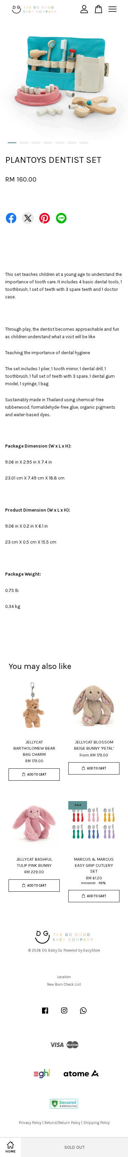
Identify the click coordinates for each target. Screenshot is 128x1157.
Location (64, 977)
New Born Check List (64, 984)
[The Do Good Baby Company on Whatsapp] (83, 1014)
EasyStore (91, 950)
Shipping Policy (96, 1123)
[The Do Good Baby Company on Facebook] (45, 1014)
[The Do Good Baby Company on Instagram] (64, 1014)
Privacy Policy (30, 1123)
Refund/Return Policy (62, 1123)
